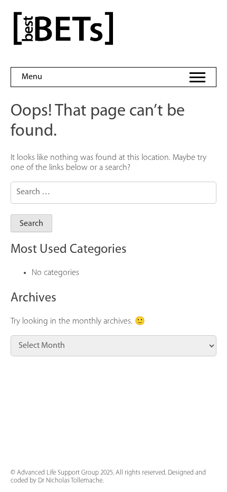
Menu (32, 77)
